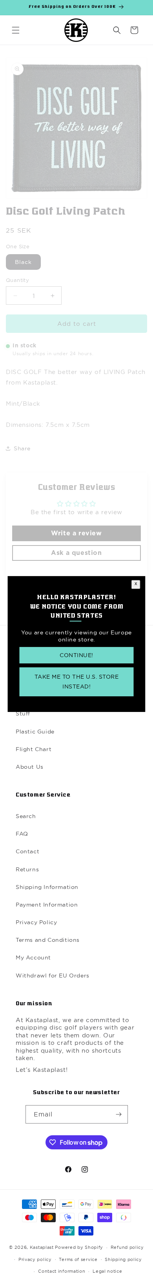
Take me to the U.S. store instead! (77, 681)
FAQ (22, 833)
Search (26, 816)
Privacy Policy (36, 922)
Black (23, 262)
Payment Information (47, 904)
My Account (33, 957)
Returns (27, 869)
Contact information (61, 1271)
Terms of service (78, 1259)
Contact (27, 851)
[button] (15, 30)
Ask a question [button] (76, 553)
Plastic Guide (35, 731)
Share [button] (22, 448)
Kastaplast (42, 1247)
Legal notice (107, 1271)
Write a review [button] (76, 533)
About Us (30, 766)
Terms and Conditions (48, 939)
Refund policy (127, 1247)
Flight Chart (33, 749)
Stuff (23, 713)
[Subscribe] (119, 1114)
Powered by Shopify (79, 1247)
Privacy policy (35, 1259)
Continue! (76, 655)
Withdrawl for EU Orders (52, 975)
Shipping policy (123, 1259)
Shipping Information (47, 887)
